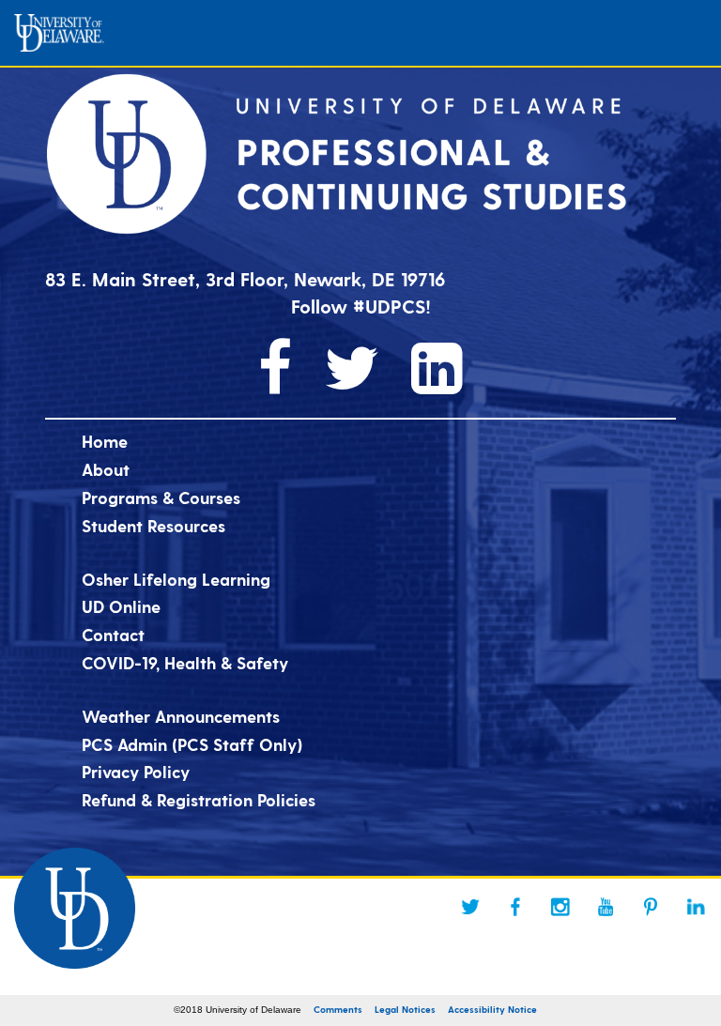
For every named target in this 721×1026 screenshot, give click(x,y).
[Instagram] (560, 906)
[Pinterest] (650, 906)
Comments (338, 1009)
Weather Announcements (181, 716)
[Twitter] (470, 906)
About (106, 469)
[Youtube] (605, 906)
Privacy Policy (136, 771)
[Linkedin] (695, 906)
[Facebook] (515, 906)
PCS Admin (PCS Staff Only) (192, 744)
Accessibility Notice (492, 1009)
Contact (113, 634)
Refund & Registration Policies (198, 799)
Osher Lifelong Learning (176, 579)
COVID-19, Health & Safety (185, 662)
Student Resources (153, 525)
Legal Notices (405, 1009)
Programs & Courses (161, 497)
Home (105, 441)
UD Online (121, 606)
